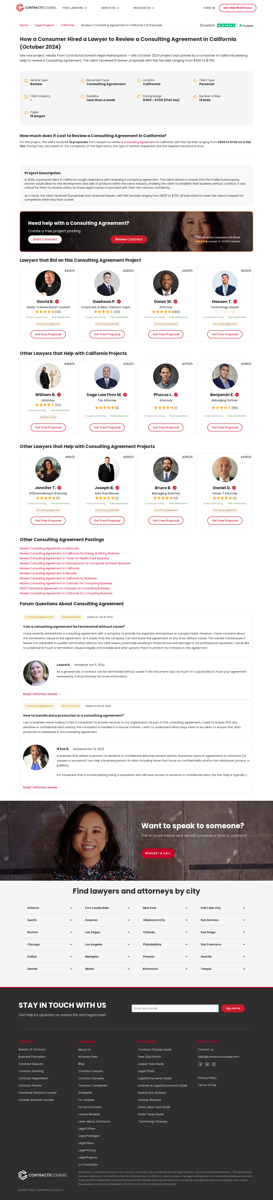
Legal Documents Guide (155, 1078)
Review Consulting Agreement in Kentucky (49, 548)
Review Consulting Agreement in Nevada (48, 573)
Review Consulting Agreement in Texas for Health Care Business (64, 558)
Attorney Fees (88, 1057)
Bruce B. (163, 488)
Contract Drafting (31, 1071)
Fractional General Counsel (37, 1093)
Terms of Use (207, 1085)
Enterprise (85, 1093)
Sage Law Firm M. (104, 394)
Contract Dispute (31, 1064)
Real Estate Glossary (152, 1093)
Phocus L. (163, 394)
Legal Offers (86, 1129)
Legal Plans (86, 1143)
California (67, 25)
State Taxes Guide (151, 1114)
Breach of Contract (32, 1050)
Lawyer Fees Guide (151, 1064)
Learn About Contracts (94, 1121)
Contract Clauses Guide (155, 1050)
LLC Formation (88, 1165)
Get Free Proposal (48, 334)
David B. (45, 301)
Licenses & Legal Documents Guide (162, 1085)
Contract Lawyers (90, 1071)
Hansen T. (222, 301)
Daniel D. (222, 488)
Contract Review (30, 1085)
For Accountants (90, 1107)
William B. (45, 394)
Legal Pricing (87, 1150)
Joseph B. (104, 488)
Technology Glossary (152, 1121)
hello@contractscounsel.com (218, 1057)
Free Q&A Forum (149, 1057)
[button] (49, 908)
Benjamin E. (222, 394)
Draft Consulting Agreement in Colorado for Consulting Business (65, 588)
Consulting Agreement (106, 84)
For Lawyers (86, 1100)
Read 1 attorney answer (42, 694)
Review (36, 84)
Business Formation (32, 1057)
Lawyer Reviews (89, 1114)
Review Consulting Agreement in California (49, 568)
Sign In (209, 8)
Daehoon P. (104, 301)
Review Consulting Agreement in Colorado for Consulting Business (66, 583)
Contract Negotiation (33, 1078)
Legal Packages (89, 1136)
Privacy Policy (207, 1078)
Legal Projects (44, 25)
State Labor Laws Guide (154, 1107)
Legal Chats (146, 1071)
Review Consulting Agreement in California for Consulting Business (66, 593)
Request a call (158, 853)
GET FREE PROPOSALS (237, 8)
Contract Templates (92, 1085)
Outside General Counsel (36, 1100)
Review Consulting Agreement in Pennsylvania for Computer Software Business (75, 563)
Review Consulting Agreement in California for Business (58, 578)
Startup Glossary (149, 1100)
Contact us (206, 1050)
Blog (81, 1064)
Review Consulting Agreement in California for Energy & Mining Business (70, 553)
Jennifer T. (45, 488)
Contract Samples (91, 1078)
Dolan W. (163, 301)
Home (24, 25)
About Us (84, 1050)
